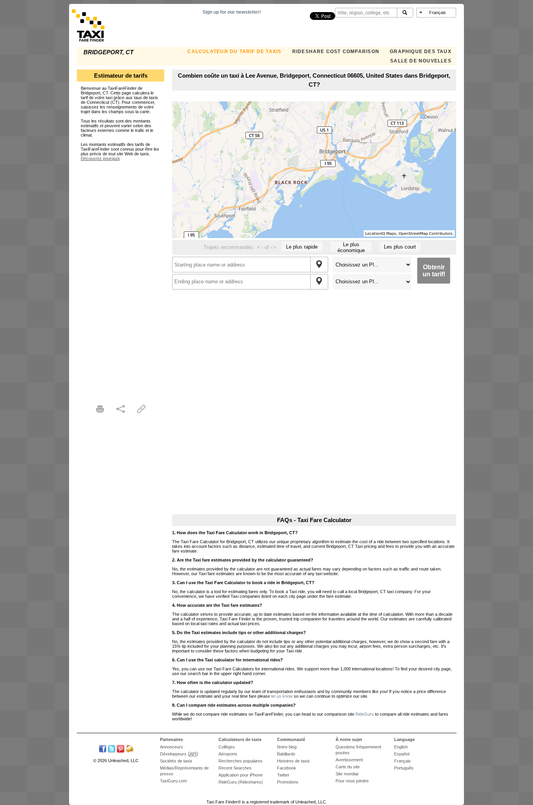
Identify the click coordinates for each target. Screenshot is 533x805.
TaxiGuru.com (173, 780)
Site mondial (347, 773)
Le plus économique (351, 247)
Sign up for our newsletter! (232, 12)
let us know (282, 696)
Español (401, 754)
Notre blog (287, 747)
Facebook (286, 768)
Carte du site (348, 766)
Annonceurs (171, 747)
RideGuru (364, 714)
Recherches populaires (241, 761)
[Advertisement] (120, 278)
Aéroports (228, 754)
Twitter (283, 775)
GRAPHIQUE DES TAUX (420, 51)
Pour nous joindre (352, 780)
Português (404, 768)
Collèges (227, 747)
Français (402, 761)
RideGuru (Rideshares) (241, 782)
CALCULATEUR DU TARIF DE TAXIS (234, 51)
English (401, 747)
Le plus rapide (302, 247)
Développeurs (173, 754)
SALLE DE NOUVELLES (420, 61)
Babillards (286, 754)
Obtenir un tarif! (434, 270)
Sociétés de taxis (176, 761)
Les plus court (400, 247)
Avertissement (349, 759)
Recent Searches (235, 768)
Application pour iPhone (241, 775)
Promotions (287, 782)
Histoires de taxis (293, 761)
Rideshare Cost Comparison (335, 51)
